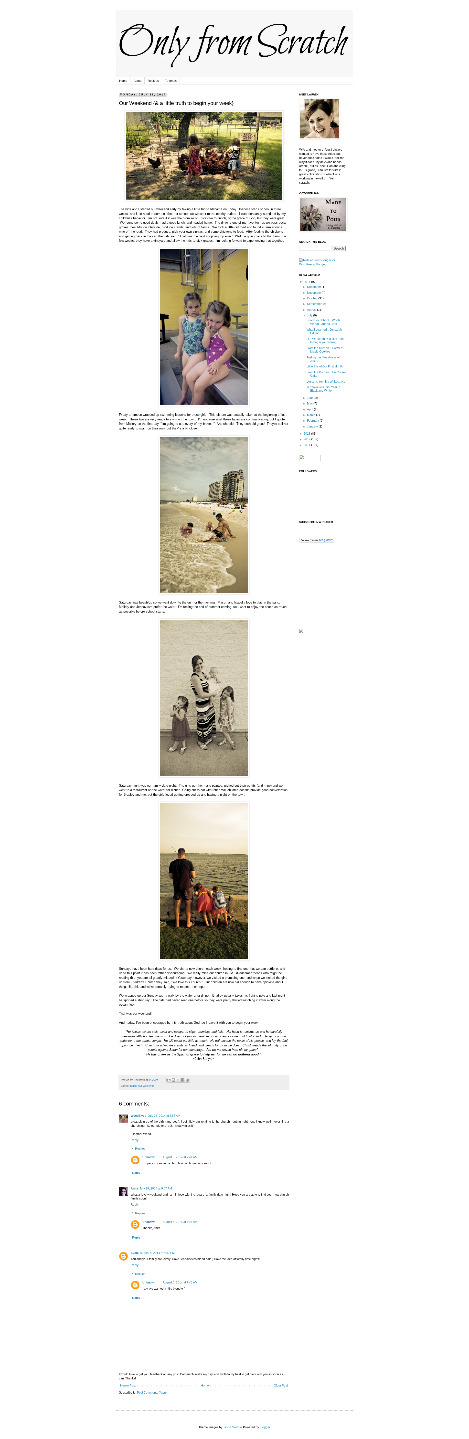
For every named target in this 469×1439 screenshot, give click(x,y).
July (310, 315)
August (312, 310)
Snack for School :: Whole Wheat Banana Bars (324, 322)
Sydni (135, 1253)
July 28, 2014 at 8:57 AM (164, 1115)
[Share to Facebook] (182, 1080)
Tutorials (171, 81)
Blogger (265, 1427)
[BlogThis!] (173, 1080)
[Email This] (168, 1080)
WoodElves (138, 1115)
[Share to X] (178, 1080)
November (314, 292)
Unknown (148, 1157)
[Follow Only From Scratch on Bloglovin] (316, 541)
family (133, 1085)
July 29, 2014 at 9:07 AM (155, 1188)
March (311, 415)
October (312, 298)
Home (123, 81)
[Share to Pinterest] (187, 1080)
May (310, 403)
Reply (135, 1140)
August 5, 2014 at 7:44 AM (180, 1157)
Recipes (153, 81)
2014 (307, 282)
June (310, 398)
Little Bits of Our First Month (325, 366)
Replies (140, 1149)
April (310, 409)
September (314, 304)
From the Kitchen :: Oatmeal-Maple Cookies (325, 349)
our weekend (146, 1085)
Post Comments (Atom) (152, 1392)
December (314, 287)
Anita (134, 1188)
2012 (307, 439)
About (137, 81)
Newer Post (128, 1385)
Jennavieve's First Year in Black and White (323, 389)
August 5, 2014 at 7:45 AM (180, 1282)
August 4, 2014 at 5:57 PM (157, 1253)
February (313, 420)
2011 (307, 445)
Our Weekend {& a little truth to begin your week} (325, 340)
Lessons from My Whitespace (326, 381)
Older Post (281, 1385)
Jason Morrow (232, 1427)
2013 (307, 433)
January (313, 426)
